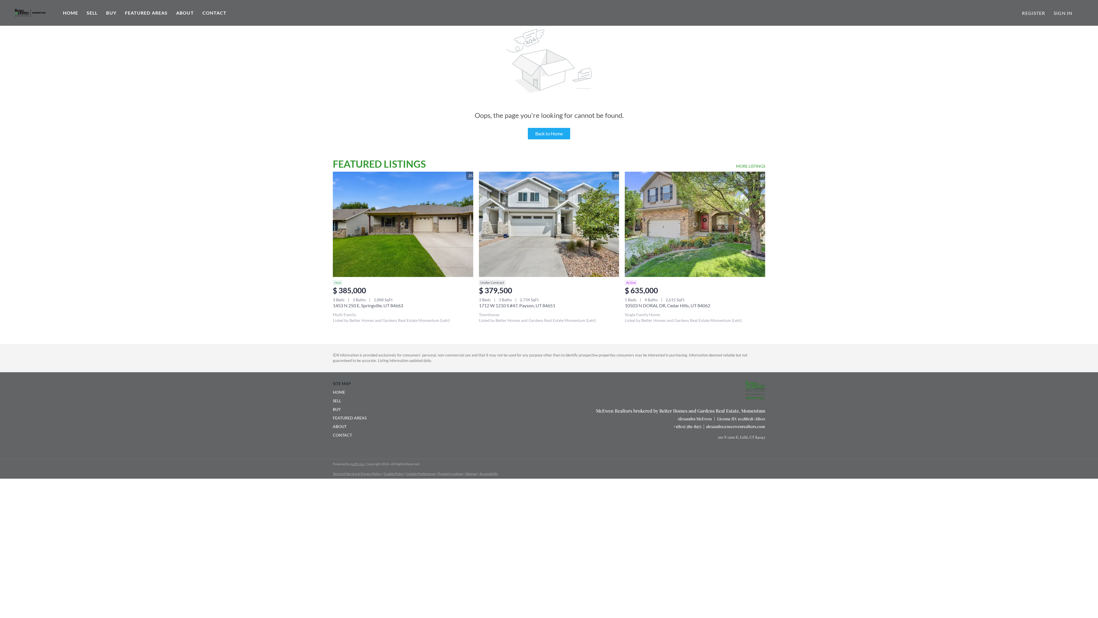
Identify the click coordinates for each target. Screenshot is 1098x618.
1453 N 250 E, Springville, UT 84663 (368, 305)
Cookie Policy (394, 474)
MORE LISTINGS (750, 166)
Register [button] (1033, 13)
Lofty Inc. (358, 464)
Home (70, 12)
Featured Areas (146, 12)
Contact (214, 12)
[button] (351, 392)
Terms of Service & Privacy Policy (357, 474)
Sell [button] (92, 12)
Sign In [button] (1063, 13)
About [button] (185, 12)
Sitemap (471, 474)
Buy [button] (111, 12)
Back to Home (549, 133)
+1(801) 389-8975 (687, 426)
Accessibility (489, 474)
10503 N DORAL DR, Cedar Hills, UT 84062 (667, 305)
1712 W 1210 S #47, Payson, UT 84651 (517, 305)
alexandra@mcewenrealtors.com (735, 426)
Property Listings (450, 474)
